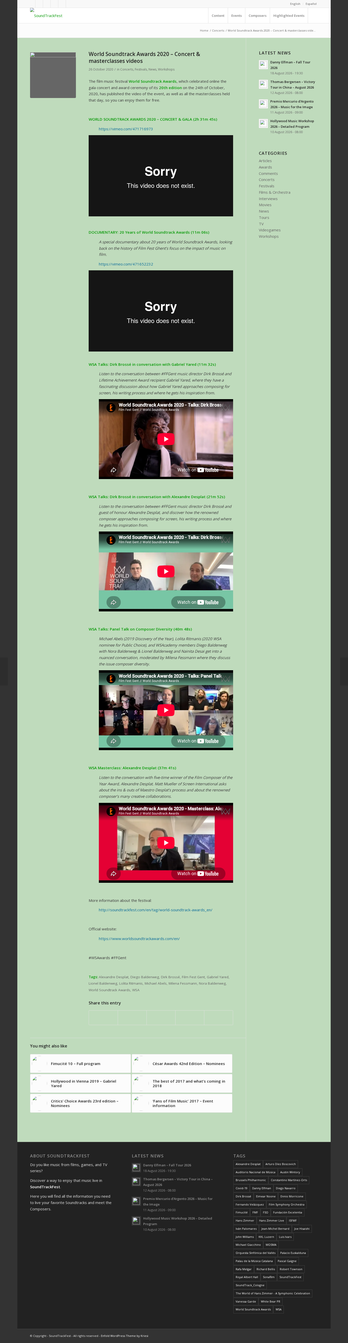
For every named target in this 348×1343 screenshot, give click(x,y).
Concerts (126, 69)
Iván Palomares (246, 1228)
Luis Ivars (285, 1237)
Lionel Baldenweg (103, 983)
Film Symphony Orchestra (286, 1204)
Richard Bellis (266, 1269)
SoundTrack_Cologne (250, 1285)
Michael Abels (156, 983)
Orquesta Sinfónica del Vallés (255, 1253)
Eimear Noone (266, 1196)
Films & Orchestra (274, 192)
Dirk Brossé (170, 977)
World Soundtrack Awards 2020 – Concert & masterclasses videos (144, 57)
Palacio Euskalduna (293, 1253)
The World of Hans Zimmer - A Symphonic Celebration (273, 1293)
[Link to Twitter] (46, 4)
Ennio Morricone (291, 1196)
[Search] (313, 15)
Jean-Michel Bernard (275, 1228)
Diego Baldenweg (144, 977)
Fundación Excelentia (287, 1212)
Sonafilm (269, 1277)
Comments (268, 173)
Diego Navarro (286, 1188)
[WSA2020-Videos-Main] (53, 75)
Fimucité (242, 1212)
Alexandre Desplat (113, 977)
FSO (265, 1212)
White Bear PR (270, 1301)
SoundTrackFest (290, 1277)
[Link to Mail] (70, 4)
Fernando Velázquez (250, 1204)
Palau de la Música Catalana (254, 1261)
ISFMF (293, 1220)
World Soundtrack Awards (109, 990)
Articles (265, 160)
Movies (265, 204)
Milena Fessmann (183, 983)
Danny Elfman (261, 1188)
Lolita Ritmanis (131, 983)
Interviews (268, 198)
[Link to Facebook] (31, 4)
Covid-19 (241, 1188)
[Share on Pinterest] (190, 1018)
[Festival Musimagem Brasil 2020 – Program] (344, 671)
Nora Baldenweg (212, 983)
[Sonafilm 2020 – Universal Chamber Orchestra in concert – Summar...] (4, 671)
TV (261, 223)
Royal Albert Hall (247, 1277)
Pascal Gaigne (287, 1261)
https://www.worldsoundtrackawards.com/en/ (139, 938)
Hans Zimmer (245, 1220)
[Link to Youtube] (39, 4)
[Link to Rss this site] (62, 4)
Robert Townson (291, 1269)
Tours (264, 217)
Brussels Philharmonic (251, 1180)
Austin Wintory (290, 1172)
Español (311, 4)
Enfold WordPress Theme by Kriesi (124, 1336)
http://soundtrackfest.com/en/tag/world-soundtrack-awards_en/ (155, 909)
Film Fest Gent (193, 977)
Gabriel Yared (218, 977)
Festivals (141, 69)
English (295, 4)
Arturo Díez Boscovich (280, 1164)
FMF (255, 1212)
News (152, 69)
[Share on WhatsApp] (161, 1018)
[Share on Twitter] (132, 1018)
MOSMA (271, 1245)
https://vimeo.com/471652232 (126, 264)
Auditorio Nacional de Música (255, 1172)
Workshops (166, 69)
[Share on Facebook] (103, 1018)
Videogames (270, 229)
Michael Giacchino (248, 1245)
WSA (136, 990)
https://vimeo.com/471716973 (126, 128)
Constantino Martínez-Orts (289, 1180)
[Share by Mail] (218, 1018)
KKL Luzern (266, 1237)
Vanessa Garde (246, 1301)
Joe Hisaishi (302, 1228)
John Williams (245, 1237)
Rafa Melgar (244, 1269)
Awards (265, 167)
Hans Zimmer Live (271, 1220)
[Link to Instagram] (54, 4)
